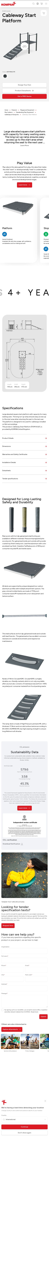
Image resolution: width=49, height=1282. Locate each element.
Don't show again (24, 1133)
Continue (24, 1127)
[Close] (45, 1101)
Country (3, 1115)
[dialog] (24, 641)
